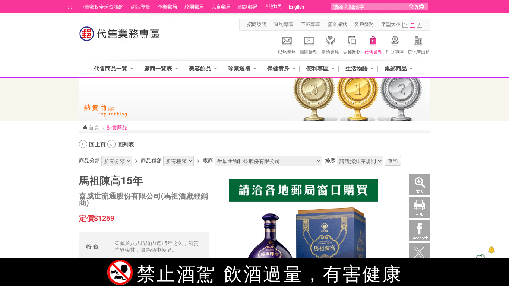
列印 (419, 207)
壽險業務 (330, 51)
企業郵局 (167, 6)
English (296, 6)
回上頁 (97, 144)
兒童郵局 (221, 6)
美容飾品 (200, 68)
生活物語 (356, 68)
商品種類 (151, 160)
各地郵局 (273, 6)
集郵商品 (396, 68)
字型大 (419, 25)
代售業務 (373, 51)
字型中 (412, 25)
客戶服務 (364, 24)
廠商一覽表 (158, 68)
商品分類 (89, 160)
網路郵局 (247, 6)
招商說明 (256, 24)
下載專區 (310, 24)
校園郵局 (194, 6)
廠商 (208, 160)
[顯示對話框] (491, 249)
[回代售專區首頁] (119, 37)
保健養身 (278, 68)
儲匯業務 (308, 51)
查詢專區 (283, 24)
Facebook (419, 230)
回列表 (125, 144)
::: (70, 6)
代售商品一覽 (110, 68)
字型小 (405, 25)
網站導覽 (140, 6)
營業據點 (337, 24)
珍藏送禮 (239, 68)
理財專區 (395, 51)
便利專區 (317, 68)
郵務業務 (287, 51)
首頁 (94, 127)
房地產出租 (419, 51)
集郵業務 (352, 51)
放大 (419, 184)
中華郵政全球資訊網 (101, 6)
